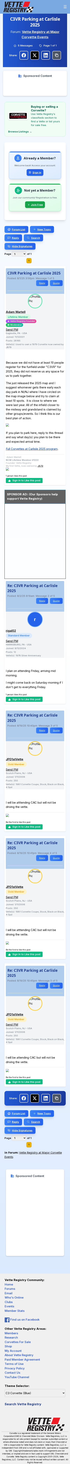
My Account (13, 1351)
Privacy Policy (15, 1368)
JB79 (40, 466)
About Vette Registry (19, 1355)
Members (11, 1333)
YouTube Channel (17, 1377)
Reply (42, 283)
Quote (56, 283)
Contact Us (12, 1372)
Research (11, 1337)
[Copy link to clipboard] (56, 55)
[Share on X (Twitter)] (34, 55)
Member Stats (14, 1311)
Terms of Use (14, 1364)
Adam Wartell (15, 312)
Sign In (36, 172)
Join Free (37, 204)
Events (9, 1306)
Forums (10, 1289)
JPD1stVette (14, 759)
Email (8, 1293)
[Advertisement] (35, 87)
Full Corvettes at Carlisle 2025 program (32, 449)
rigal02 (11, 631)
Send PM (12, 329)
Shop (8, 1346)
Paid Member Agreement (22, 1359)
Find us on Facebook (24, 1319)
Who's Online (14, 1297)
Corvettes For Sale (18, 1342)
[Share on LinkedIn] (45, 55)
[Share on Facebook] (23, 55)
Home (9, 1284)
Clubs (9, 1302)
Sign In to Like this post (26, 480)
